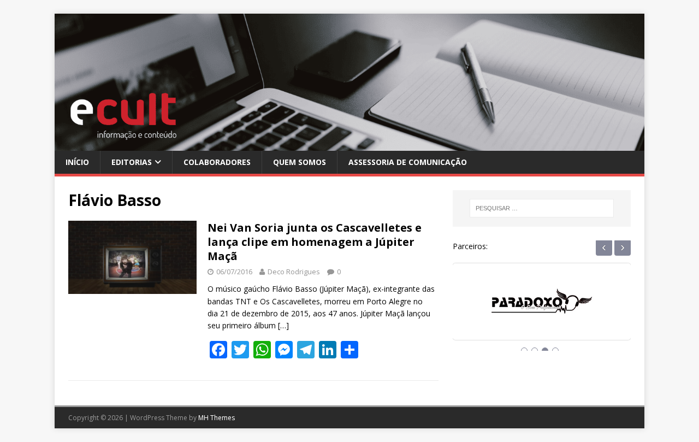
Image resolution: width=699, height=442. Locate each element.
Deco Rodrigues (294, 271)
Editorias (131, 162)
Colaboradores (217, 162)
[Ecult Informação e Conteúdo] (349, 144)
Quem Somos (299, 162)
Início (77, 162)
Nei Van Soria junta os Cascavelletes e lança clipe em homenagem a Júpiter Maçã (315, 241)
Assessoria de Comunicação (407, 162)
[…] (283, 325)
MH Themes (216, 417)
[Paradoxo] (541, 312)
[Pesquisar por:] (541, 208)
